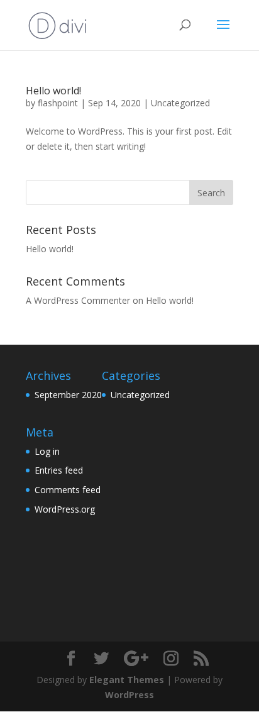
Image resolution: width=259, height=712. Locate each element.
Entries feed (59, 470)
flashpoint (58, 103)
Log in (47, 451)
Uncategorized (180, 103)
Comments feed (68, 490)
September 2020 (68, 395)
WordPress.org (65, 509)
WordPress (129, 695)
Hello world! (53, 90)
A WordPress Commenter (78, 300)
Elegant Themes (126, 680)
